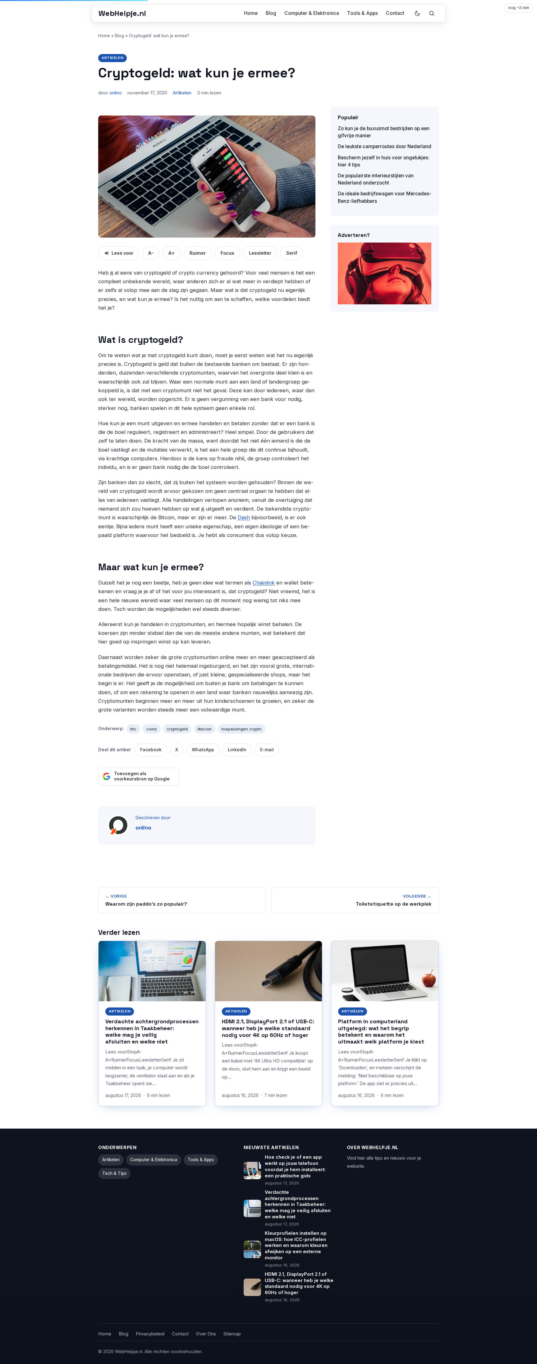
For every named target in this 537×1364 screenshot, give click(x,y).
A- (151, 253)
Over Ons (206, 1334)
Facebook (151, 749)
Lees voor (122, 253)
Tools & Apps (362, 13)
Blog (271, 13)
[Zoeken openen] (431, 13)
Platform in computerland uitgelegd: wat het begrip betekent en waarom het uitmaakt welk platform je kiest (381, 1031)
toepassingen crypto (242, 728)
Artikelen (112, 58)
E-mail (267, 749)
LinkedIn (237, 749)
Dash (244, 517)
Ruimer (198, 253)
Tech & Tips (114, 1173)
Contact (395, 13)
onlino (115, 93)
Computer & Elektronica (311, 13)
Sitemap (232, 1334)
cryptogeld (177, 728)
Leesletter (260, 253)
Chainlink (264, 583)
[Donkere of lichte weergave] (417, 13)
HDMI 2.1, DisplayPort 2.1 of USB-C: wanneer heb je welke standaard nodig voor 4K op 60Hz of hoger (268, 1028)
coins (151, 728)
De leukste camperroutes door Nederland (384, 146)
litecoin (205, 728)
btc (133, 728)
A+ (171, 253)
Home (251, 13)
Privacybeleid (150, 1334)
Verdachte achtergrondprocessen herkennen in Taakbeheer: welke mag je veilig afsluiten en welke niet (152, 1031)
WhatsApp (203, 749)
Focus (227, 253)
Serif (291, 253)
